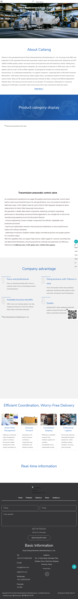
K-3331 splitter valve (32, 245)
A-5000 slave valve (19, 245)
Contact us (56, 498)
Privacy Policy (46, 568)
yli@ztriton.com (22, 572)
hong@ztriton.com (23, 567)
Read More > (39, 89)
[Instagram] (47, 574)
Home (20, 498)
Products (29, 498)
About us (38, 498)
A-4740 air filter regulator (47, 245)
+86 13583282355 (23, 580)
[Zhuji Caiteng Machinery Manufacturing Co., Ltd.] (39, 1)
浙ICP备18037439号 (27, 595)
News (47, 498)
